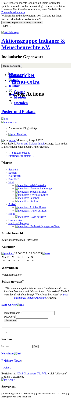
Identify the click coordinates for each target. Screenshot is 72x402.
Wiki (11, 182)
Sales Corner (9, 304)
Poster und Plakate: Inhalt (30, 143)
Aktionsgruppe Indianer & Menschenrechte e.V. (33, 44)
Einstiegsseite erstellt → (21, 155)
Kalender (13, 178)
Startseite (13, 169)
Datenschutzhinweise (13, 12)
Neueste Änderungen (41, 188)
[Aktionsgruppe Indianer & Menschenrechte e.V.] (10, 32)
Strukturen (35, 201)
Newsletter (7, 353)
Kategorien (14, 175)
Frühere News (11, 361)
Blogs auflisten (37, 216)
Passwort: (9, 316)
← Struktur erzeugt (19, 152)
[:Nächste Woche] (46, 253)
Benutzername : (13, 312)
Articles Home (37, 207)
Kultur (14, 86)
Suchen (12, 172)
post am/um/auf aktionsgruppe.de (41, 296)
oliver (12, 140)
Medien (20, 97)
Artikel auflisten (38, 210)
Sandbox (34, 197)
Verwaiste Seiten (38, 194)
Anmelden (11, 320)
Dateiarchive (15, 220)
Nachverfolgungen (18, 223)
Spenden (21, 103)
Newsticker (22, 75)
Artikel (12, 204)
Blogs (11, 213)
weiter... (6, 367)
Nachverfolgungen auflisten (44, 226)
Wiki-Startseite (37, 185)
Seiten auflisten (37, 191)
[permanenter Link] (4, 118)
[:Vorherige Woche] (7, 253)
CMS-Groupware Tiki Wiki (32, 373)
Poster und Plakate (18, 111)
